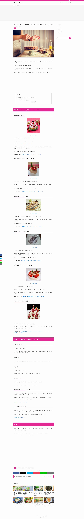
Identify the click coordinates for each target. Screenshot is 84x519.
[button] (16, 473)
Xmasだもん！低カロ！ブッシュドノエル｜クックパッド (31, 260)
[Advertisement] (42, 13)
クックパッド (34, 135)
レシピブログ (34, 283)
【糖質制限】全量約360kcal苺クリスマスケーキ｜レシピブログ (33, 296)
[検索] (70, 0)
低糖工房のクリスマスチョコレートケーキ (25, 100)
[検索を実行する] (70, 38)
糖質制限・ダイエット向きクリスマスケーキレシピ (27, 97)
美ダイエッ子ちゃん (18, 2)
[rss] (69, 0)
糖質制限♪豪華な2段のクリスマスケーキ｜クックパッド (32, 154)
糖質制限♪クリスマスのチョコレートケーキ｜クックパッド (32, 191)
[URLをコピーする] (50, 473)
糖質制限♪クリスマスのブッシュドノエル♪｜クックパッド (32, 226)
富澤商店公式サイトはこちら (19, 417)
